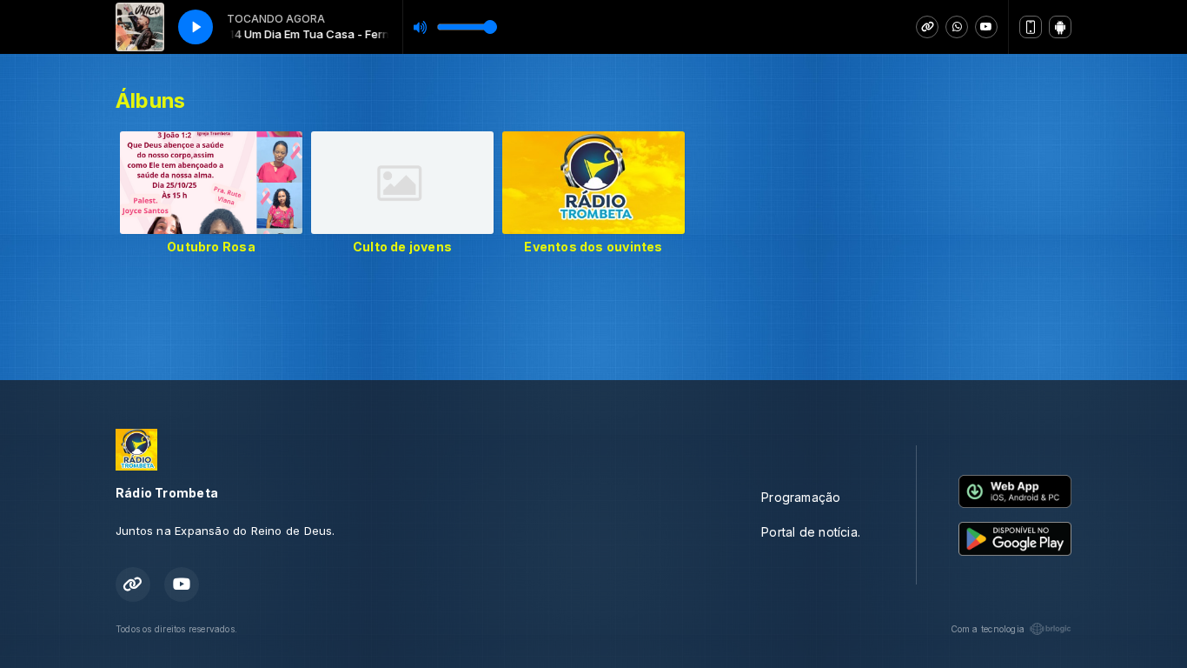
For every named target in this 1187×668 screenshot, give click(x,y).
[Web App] (1030, 27)
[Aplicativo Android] (1060, 27)
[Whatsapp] (956, 27)
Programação (800, 497)
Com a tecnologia (988, 629)
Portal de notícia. (810, 531)
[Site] (927, 27)
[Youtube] (986, 27)
